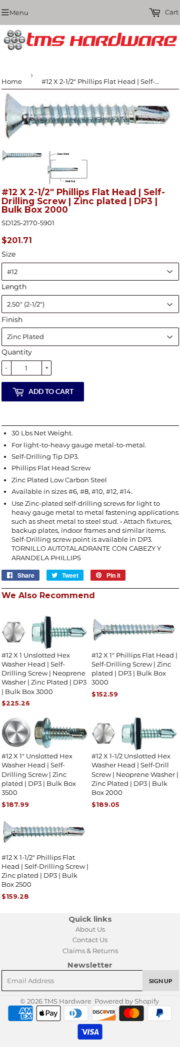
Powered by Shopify (126, 1001)
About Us (90, 929)
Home (12, 81)
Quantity (17, 352)
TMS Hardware (68, 1001)
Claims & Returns (90, 951)
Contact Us (90, 940)
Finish (12, 319)
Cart (171, 12)
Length (14, 286)
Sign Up (160, 981)
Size (9, 254)
